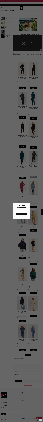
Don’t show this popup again (22, 216)
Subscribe (21, 214)
